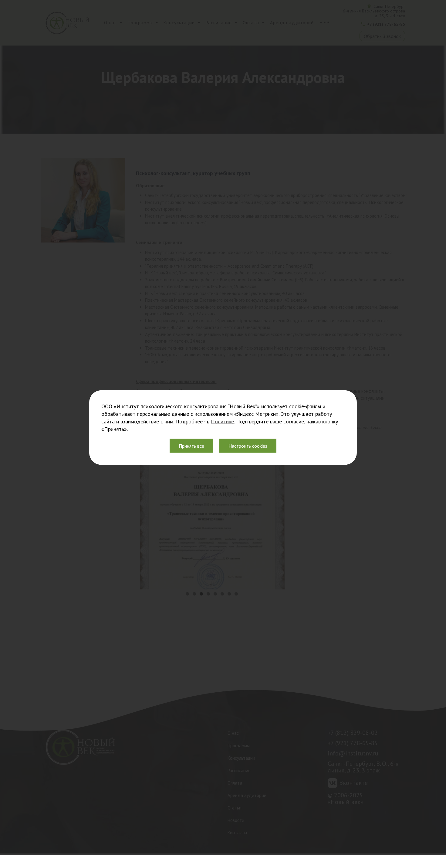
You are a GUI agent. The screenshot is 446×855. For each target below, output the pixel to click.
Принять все (191, 446)
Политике (222, 421)
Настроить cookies (247, 446)
